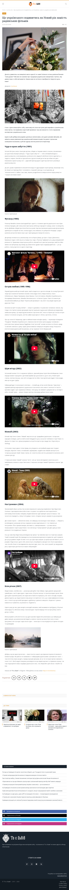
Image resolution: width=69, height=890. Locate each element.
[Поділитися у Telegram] (29, 678)
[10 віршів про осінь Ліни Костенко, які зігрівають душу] (34, 716)
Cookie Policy (63, 883)
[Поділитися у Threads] (14, 678)
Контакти (63, 881)
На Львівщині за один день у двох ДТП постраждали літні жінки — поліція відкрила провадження (30, 794)
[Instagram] (32, 864)
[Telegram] (36, 864)
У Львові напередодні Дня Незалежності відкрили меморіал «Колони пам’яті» (24, 775)
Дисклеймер (62, 887)
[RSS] (41, 864)
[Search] (66, 4)
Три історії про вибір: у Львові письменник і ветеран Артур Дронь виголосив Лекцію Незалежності (30, 778)
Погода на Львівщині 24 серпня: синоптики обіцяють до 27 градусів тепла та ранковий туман (29, 772)
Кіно (4, 13)
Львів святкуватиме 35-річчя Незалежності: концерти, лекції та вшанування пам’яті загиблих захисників (32, 791)
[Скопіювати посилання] (35, 678)
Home (3, 10)
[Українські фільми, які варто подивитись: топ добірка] (12, 716)
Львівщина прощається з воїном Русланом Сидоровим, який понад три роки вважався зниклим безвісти (32, 800)
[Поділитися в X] (24, 678)
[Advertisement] (35, 686)
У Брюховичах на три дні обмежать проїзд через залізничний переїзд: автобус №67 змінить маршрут (31, 781)
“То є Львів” (7, 881)
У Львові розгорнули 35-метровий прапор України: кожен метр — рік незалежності (26, 784)
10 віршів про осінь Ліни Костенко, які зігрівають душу (33, 726)
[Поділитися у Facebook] (19, 678)
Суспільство (9, 10)
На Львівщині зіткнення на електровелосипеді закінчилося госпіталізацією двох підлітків (28, 787)
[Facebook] (27, 864)
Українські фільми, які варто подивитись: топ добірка (12, 725)
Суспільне (14, 86)
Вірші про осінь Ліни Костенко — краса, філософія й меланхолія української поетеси (57, 727)
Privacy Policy (63, 885)
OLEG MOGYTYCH (62, 876)
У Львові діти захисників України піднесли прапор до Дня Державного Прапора (25, 797)
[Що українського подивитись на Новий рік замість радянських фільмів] (34, 49)
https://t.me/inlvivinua (49, 671)
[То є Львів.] (34, 3)
